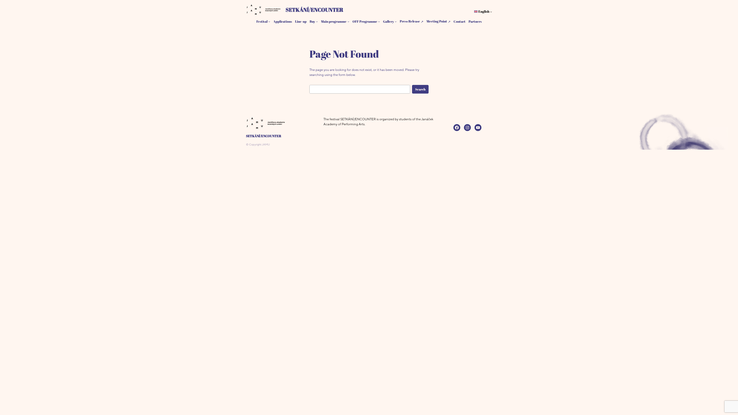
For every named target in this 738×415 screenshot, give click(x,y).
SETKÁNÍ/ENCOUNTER (314, 9)
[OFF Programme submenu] (379, 21)
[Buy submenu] (317, 21)
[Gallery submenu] (396, 21)
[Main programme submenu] (348, 21)
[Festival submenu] (269, 21)
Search (420, 89)
